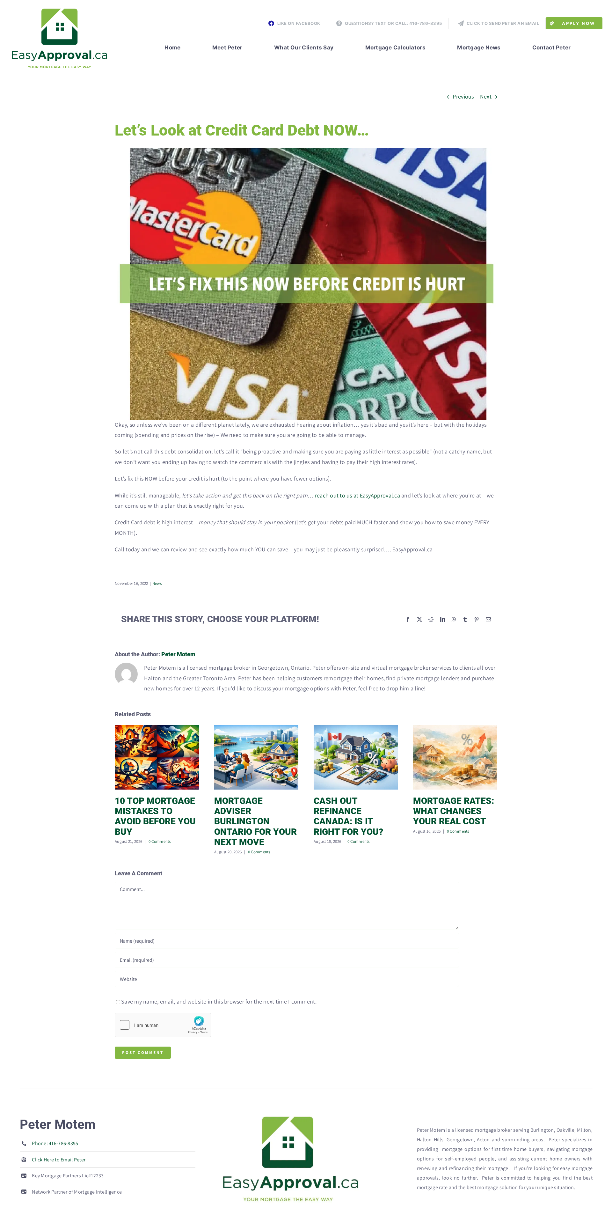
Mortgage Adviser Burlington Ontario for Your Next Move (255, 822)
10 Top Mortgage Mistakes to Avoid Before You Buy (155, 816)
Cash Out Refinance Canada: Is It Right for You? (348, 816)
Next (486, 96)
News (157, 583)
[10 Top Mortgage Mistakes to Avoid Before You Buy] (157, 728)
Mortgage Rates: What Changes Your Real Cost (453, 811)
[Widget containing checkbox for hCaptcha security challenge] (163, 1025)
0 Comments (160, 841)
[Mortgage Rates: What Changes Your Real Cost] (455, 728)
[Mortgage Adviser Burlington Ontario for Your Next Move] (256, 728)
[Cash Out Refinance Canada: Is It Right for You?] (356, 728)
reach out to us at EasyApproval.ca (357, 495)
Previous (463, 96)
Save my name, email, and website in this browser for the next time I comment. (219, 1001)
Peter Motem (178, 654)
